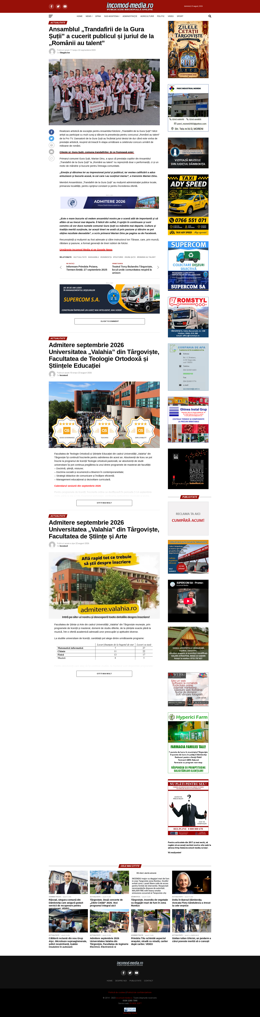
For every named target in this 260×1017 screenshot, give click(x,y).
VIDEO (171, 16)
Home (110, 981)
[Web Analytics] (130, 1011)
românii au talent (147, 257)
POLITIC (161, 16)
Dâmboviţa (106, 257)
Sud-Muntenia (111, 16)
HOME (79, 16)
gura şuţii (131, 257)
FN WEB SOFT (135, 1003)
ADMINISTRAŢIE (130, 16)
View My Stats (130, 1013)
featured (118, 257)
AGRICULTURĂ (147, 16)
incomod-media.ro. (124, 998)
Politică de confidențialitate (139, 992)
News (88, 16)
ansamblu (94, 257)
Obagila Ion (65, 53)
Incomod (64, 375)
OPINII (98, 16)
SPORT (180, 16)
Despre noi (121, 981)
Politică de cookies (116, 992)
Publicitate (135, 981)
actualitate (80, 257)
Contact (148, 981)
